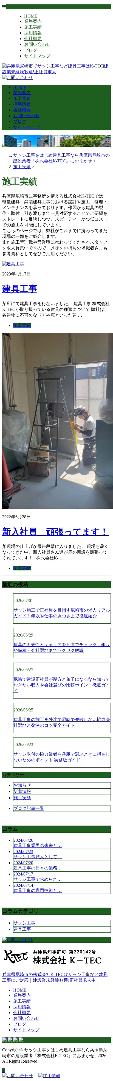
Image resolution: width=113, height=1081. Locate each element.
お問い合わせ (37, 44)
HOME (30, 16)
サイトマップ (37, 56)
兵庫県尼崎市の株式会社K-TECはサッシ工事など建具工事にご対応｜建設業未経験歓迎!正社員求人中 (55, 977)
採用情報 (33, 32)
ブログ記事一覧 (28, 808)
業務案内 (33, 21)
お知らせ (22, 785)
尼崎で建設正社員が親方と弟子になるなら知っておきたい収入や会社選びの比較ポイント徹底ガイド (61, 685)
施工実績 (33, 27)
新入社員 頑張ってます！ (55, 532)
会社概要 (33, 38)
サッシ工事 (24, 922)
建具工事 (19, 289)
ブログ (30, 50)
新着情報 (22, 791)
